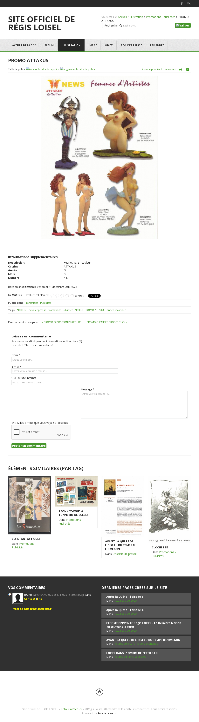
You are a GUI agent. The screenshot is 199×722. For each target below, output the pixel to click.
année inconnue (116, 310)
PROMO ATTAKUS (95, 310)
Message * (87, 389)
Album (49, 45)
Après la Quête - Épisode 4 (124, 610)
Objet (109, 45)
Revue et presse (131, 45)
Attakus (21, 310)
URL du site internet (23, 378)
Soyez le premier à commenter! (159, 69)
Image (93, 45)
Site (39, 598)
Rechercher (111, 25)
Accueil (122, 17)
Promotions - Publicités (38, 303)
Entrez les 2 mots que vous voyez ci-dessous (39, 423)
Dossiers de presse (125, 554)
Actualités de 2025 (125, 600)
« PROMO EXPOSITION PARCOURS (62, 322)
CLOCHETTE (160, 547)
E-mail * (16, 366)
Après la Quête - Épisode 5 (124, 596)
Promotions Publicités (60, 310)
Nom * (15, 355)
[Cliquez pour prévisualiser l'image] (99, 157)
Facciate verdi (107, 713)
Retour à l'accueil (71, 709)
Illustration (136, 17)
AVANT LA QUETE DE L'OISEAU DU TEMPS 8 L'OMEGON (119, 545)
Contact (29, 598)
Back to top (99, 692)
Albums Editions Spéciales (130, 656)
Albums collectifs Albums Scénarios (136, 643)
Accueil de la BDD (24, 45)
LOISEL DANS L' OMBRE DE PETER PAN (132, 653)
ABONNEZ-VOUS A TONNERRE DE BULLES (73, 513)
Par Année (157, 45)
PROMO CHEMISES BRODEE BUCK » (107, 322)
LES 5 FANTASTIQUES (26, 539)
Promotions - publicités (160, 17)
